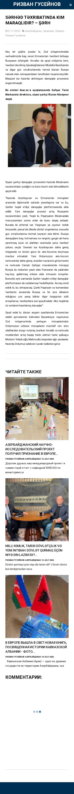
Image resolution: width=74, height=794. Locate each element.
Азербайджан (33, 31)
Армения (48, 31)
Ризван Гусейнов (15, 35)
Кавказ (60, 31)
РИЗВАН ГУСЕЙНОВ (37, 4)
